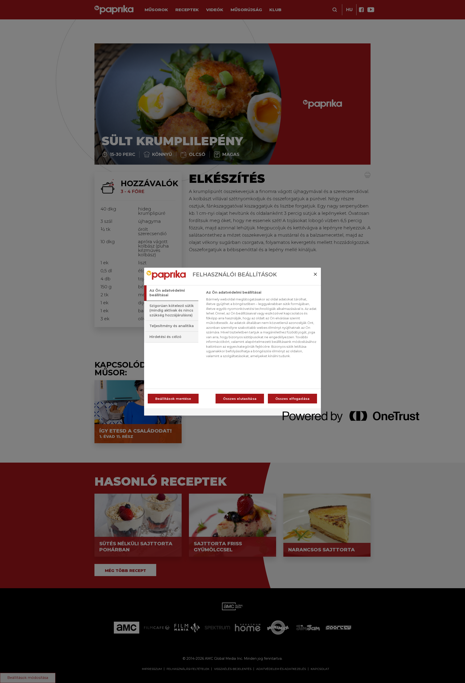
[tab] (171, 293)
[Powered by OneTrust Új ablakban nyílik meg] (300, 413)
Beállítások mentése (173, 399)
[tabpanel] (261, 325)
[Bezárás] (315, 274)
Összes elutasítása (239, 399)
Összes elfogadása (292, 399)
